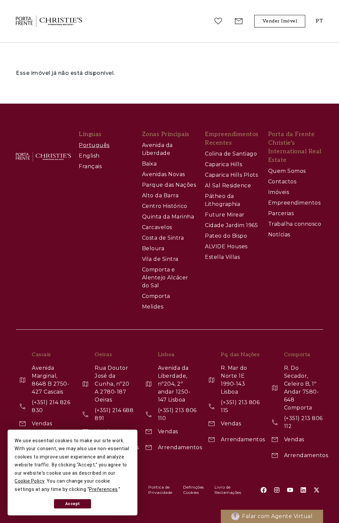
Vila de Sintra (160, 259)
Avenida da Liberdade (157, 149)
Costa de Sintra (163, 238)
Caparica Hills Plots (231, 175)
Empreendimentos (294, 203)
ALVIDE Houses (226, 246)
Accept (72, 503)
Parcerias (281, 213)
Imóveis (278, 192)
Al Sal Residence (228, 185)
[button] (319, 21)
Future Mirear (225, 215)
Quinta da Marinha (168, 217)
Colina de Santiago (231, 154)
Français (90, 166)
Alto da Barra (160, 195)
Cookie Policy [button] (29, 481)
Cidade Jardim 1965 (231, 225)
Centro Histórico (164, 206)
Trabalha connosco (294, 224)
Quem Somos (287, 171)
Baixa (149, 164)
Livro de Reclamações (228, 490)
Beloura (153, 248)
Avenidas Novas (163, 174)
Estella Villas (222, 257)
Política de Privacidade (160, 490)
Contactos (282, 181)
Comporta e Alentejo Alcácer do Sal (165, 277)
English (89, 156)
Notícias (279, 234)
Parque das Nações (169, 185)
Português (94, 145)
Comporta (156, 296)
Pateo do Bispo (226, 236)
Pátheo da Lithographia (222, 200)
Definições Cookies (193, 490)
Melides (153, 307)
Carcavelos (157, 227)
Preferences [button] (103, 489)
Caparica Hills (223, 164)
